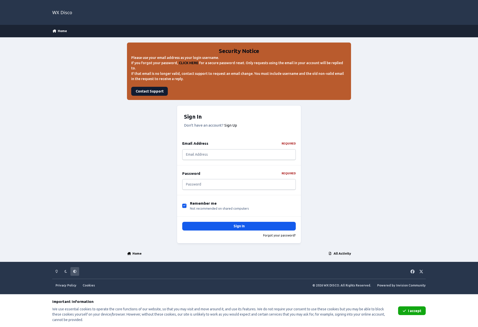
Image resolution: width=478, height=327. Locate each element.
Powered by (401, 285)
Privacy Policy (66, 285)
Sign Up (230, 125)
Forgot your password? (279, 235)
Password (239, 173)
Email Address (239, 143)
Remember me (203, 203)
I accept (414, 311)
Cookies (89, 285)
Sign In (239, 226)
